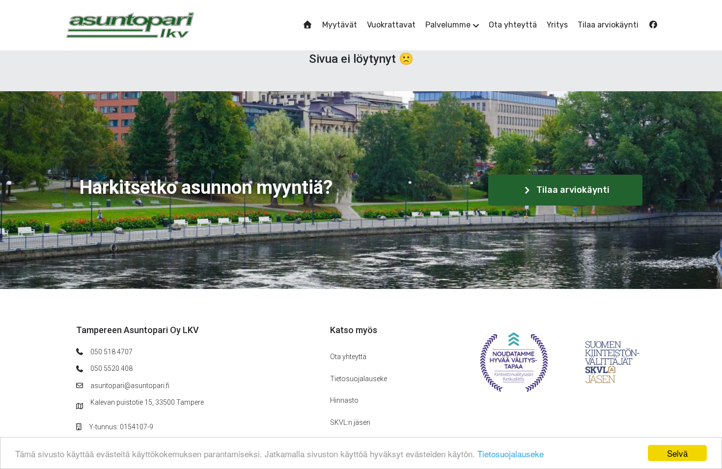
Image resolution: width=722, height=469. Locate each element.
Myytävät (339, 24)
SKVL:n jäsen (350, 422)
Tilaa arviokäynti (608, 24)
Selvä (677, 453)
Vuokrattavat (391, 24)
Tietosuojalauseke (510, 453)
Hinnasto (344, 400)
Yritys (557, 24)
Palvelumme (448, 24)
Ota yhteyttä (513, 24)
